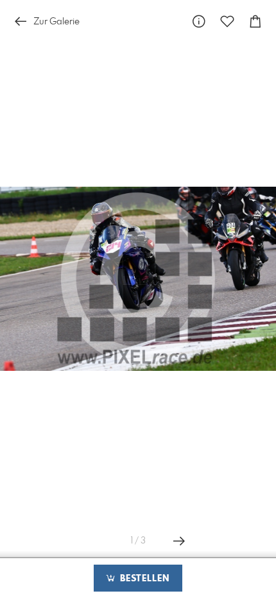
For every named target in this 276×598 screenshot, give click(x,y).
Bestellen (143, 578)
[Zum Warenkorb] (255, 21)
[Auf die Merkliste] (227, 21)
